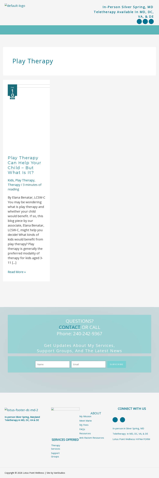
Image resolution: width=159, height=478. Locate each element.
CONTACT (69, 327)
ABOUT (96, 413)
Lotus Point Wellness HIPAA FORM (131, 439)
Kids (11, 180)
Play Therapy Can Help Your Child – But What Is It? (24, 165)
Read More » (17, 272)
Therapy (14, 185)
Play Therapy (24, 180)
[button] (79, 30)
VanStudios (59, 472)
